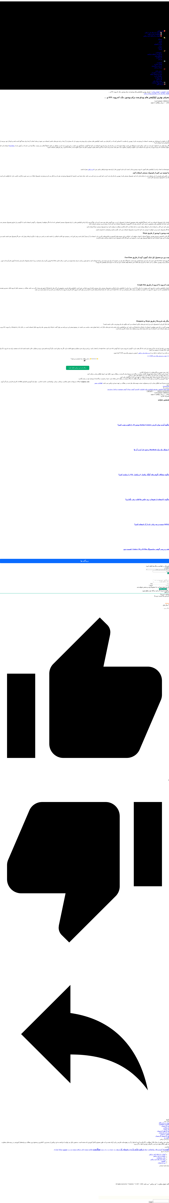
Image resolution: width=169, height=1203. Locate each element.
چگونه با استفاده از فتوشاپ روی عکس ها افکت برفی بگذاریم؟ (147, 499)
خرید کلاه (161, 1122)
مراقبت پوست (76, 1149)
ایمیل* (151, 585)
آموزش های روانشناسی (155, 1149)
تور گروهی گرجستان (163, 1131)
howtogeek (166, 386)
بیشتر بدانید (158, 71)
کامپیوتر (137, 389)
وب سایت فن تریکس (144, 353)
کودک (160, 49)
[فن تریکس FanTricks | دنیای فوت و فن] (160, 8)
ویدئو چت (110, 389)
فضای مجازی (158, 64)
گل (54, 1149)
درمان (114, 1149)
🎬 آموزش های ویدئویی (158, 82)
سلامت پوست (88, 1149)
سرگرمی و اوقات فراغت (154, 54)
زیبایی (160, 46)
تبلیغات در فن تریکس (159, 1156)
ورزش (160, 59)
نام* (151, 583)
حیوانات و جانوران (157, 72)
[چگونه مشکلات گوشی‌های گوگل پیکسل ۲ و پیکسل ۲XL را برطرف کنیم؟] (152, 471)
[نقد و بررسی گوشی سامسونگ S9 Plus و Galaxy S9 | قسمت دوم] (152, 546)
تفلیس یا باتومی (164, 1134)
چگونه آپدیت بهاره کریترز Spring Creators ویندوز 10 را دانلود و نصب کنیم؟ (143, 425)
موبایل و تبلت (158, 67)
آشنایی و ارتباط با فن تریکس (157, 1154)
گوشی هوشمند (122, 389)
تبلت (146, 389)
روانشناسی (158, 52)
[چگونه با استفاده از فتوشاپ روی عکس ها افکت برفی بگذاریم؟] (152, 496)
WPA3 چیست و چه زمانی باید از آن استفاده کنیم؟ (151, 524)
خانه (168, 92)
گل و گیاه (159, 79)
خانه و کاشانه (158, 44)
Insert (150, 1202)
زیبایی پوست (104, 1149)
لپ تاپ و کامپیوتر (157, 66)
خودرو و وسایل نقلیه (156, 74)
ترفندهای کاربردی (123, 1149)
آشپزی (166, 1149)
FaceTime (11, 145)
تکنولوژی (159, 62)
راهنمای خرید (158, 76)
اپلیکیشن (160, 389)
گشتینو (167, 1124)
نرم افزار (115, 389)
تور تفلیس (166, 1127)
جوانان (160, 42)
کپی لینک (149, 391)
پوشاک (160, 39)
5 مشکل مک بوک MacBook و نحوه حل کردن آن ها (151, 450)
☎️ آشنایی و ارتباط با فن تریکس (152, 36)
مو (71, 1149)
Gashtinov (162, 1124)
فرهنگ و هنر (158, 56)
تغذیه (160, 41)
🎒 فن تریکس (161, 31)
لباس (82, 1149)
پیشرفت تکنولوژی (153, 389)
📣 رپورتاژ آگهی (160, 84)
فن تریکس (91, 169)
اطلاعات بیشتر (98, 383)
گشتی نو (166, 1137)
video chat (166, 389)
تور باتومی (166, 1129)
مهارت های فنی (157, 81)
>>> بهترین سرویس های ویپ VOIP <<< (158, 356)
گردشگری (159, 57)
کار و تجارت (158, 77)
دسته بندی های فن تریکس (157, 1159)
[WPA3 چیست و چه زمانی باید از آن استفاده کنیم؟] (152, 521)
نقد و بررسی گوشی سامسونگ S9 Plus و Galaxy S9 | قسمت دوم (146, 549)
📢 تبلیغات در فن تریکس (155, 34)
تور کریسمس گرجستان (162, 1136)
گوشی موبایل (130, 389)
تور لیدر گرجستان (164, 1132)
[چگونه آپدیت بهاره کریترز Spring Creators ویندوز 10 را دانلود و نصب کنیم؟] (152, 421)
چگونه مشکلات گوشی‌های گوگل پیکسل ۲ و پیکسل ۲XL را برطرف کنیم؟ (143, 475)
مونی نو (167, 1122)
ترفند (145, 1149)
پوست (65, 1149)
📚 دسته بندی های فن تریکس (153, 32)
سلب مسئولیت (161, 1157)
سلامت (160, 47)
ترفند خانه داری (137, 1149)
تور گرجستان (165, 1126)
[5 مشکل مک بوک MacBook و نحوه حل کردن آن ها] (152, 446)
